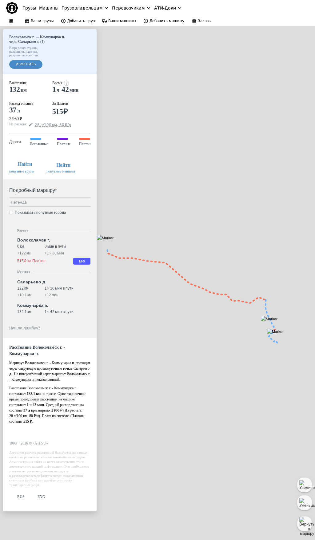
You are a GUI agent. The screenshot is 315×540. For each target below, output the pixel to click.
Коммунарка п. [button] (32, 305)
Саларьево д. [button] (31, 282)
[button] (107, 244)
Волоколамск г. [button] (33, 240)
